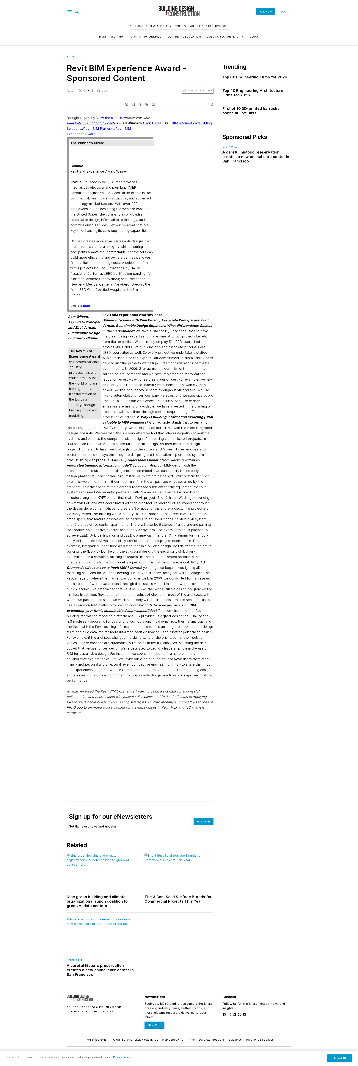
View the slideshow (111, 118)
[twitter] (140, 104)
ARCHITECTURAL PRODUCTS (207, 1039)
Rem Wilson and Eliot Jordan (90, 123)
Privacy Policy (121, 1057)
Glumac (84, 306)
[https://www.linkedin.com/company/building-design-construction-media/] (234, 1014)
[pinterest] (147, 104)
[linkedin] (133, 104)
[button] (69, 12)
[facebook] (126, 104)
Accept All (340, 1058)
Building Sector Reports (225, 36)
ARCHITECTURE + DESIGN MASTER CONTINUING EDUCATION (149, 1039)
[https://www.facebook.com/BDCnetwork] (224, 1014)
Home (70, 56)
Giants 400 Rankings (146, 36)
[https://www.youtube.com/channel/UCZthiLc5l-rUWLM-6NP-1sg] (244, 1014)
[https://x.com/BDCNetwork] (239, 1014)
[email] (153, 104)
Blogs (254, 36)
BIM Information (184, 123)
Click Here (151, 123)
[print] (211, 104)
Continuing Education (184, 36)
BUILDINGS (235, 1039)
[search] (76, 12)
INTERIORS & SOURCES (260, 1039)
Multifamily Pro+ (112, 36)
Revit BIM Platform (98, 129)
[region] (179, 1058)
